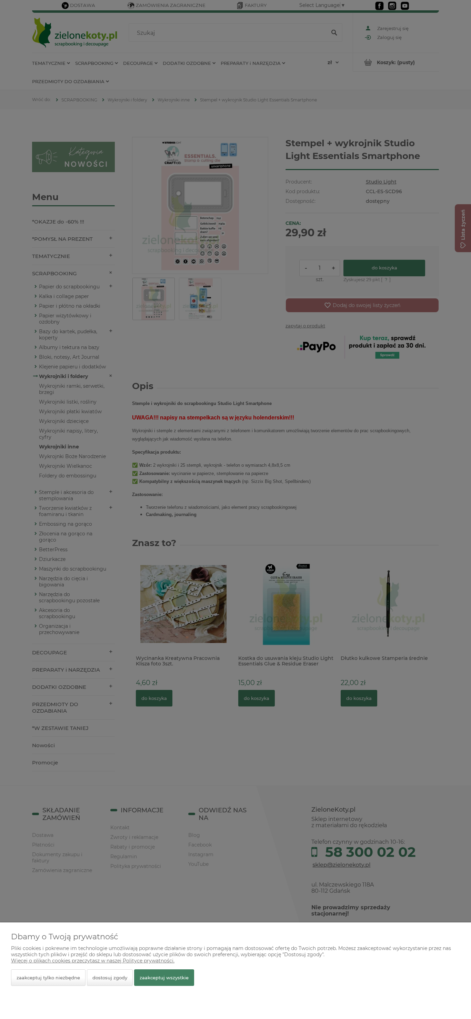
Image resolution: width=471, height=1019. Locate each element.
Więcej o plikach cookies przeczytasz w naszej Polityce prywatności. (92, 961)
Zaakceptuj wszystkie (164, 977)
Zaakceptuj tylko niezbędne (48, 977)
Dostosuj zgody (109, 977)
